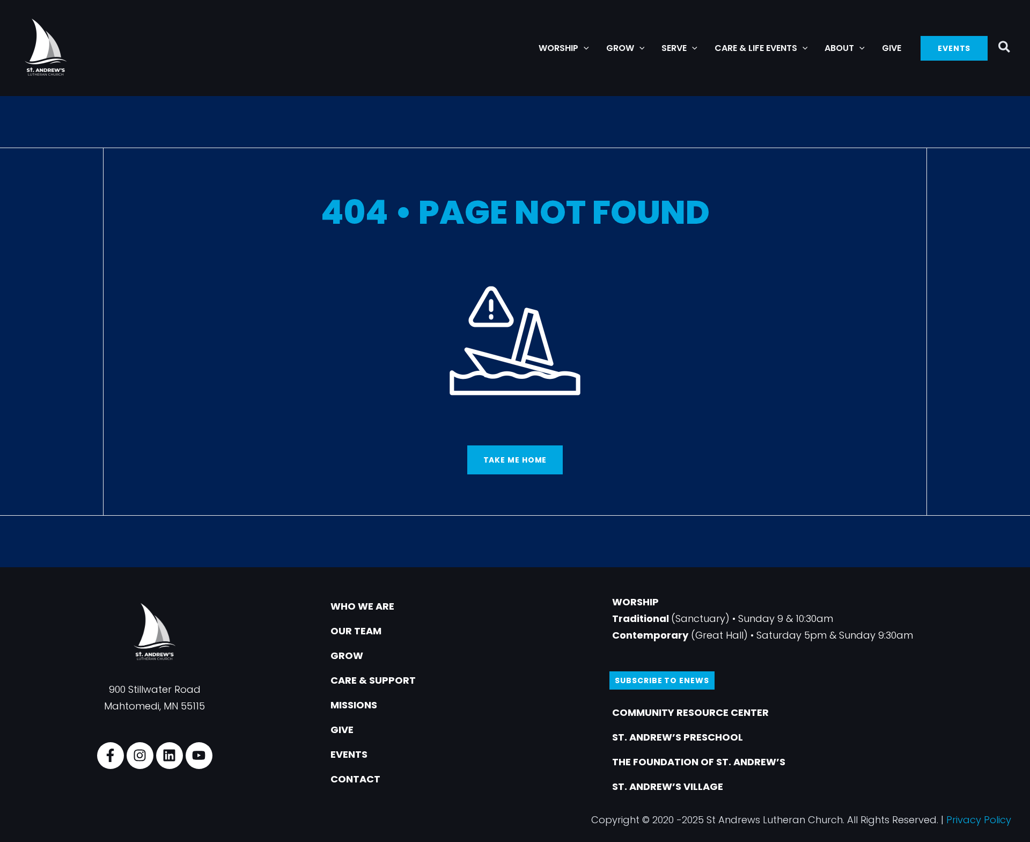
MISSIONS (353, 705)
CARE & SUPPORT (373, 680)
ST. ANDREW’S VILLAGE (667, 786)
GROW (346, 655)
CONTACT (355, 779)
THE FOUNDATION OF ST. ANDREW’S (698, 761)
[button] (583, 48)
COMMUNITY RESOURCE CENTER (690, 712)
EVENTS (348, 754)
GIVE (342, 729)
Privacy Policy (978, 819)
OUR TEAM (355, 631)
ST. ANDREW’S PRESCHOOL (677, 737)
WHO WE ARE (362, 606)
